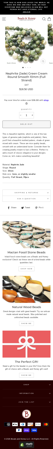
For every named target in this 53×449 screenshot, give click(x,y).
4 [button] (30, 68)
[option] (26, 7)
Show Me (26, 323)
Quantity (26, 109)
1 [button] (23, 67)
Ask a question (26, 199)
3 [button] (28, 68)
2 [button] (25, 68)
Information (26, 393)
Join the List (26, 402)
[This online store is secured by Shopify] (26, 447)
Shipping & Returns (26, 192)
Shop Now (26, 269)
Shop (26, 384)
